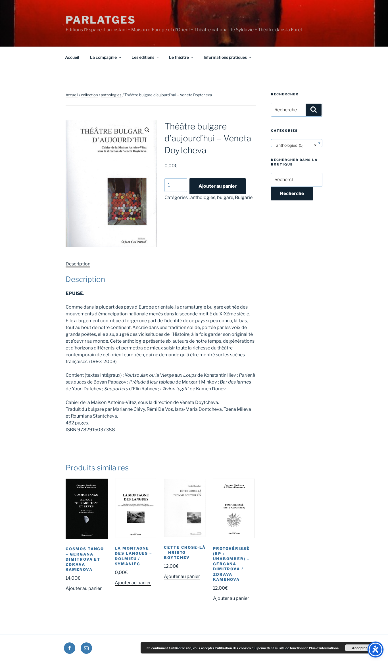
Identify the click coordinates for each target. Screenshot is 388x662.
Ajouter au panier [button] (84, 588)
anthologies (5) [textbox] (295, 145)
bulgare (225, 197)
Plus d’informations (324, 648)
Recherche (292, 193)
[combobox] (296, 143)
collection (89, 95)
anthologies (111, 95)
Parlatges (101, 20)
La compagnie (103, 57)
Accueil (72, 57)
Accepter (359, 647)
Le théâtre (179, 57)
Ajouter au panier (218, 186)
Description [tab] (78, 264)
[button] (147, 130)
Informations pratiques (225, 57)
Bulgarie (244, 197)
